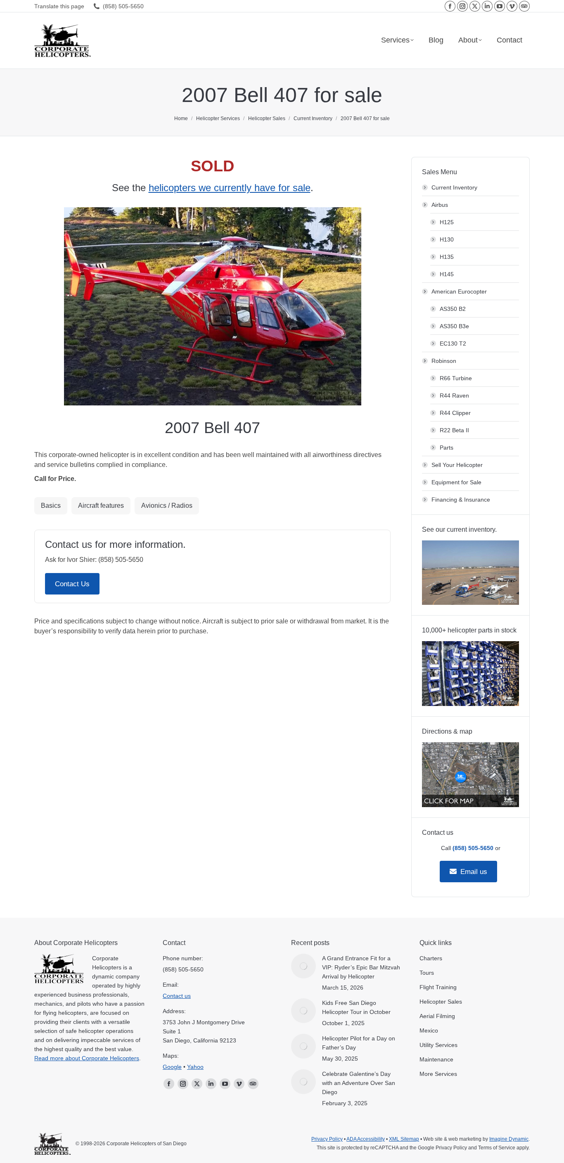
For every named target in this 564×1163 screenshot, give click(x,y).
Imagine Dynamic (508, 1139)
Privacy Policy (327, 1139)
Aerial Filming (437, 1016)
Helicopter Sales (440, 1001)
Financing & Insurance (460, 499)
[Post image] (303, 966)
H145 (447, 274)
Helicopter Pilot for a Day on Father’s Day (358, 1043)
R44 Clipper (455, 413)
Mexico (428, 1030)
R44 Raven (454, 395)
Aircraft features (101, 505)
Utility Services (438, 1045)
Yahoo (195, 1067)
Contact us (177, 995)
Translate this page (59, 6)
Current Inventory (454, 187)
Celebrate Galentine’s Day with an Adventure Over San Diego (358, 1083)
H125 (447, 222)
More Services (438, 1074)
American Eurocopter (459, 291)
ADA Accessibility (365, 1139)
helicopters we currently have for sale (229, 187)
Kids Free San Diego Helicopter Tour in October (356, 1007)
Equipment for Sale (456, 482)
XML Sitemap (404, 1139)
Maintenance (436, 1059)
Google (172, 1067)
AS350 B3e (454, 326)
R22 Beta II (454, 430)
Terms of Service (496, 1148)
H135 (447, 256)
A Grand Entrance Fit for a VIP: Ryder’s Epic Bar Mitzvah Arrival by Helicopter (361, 967)
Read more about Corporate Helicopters (86, 1058)
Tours (426, 972)
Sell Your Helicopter (457, 465)
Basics (51, 505)
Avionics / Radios (166, 505)
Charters (430, 958)
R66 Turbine (456, 378)
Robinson (443, 361)
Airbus (439, 204)
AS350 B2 (453, 309)
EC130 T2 (453, 343)
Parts (446, 447)
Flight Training (438, 987)
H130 (447, 239)
